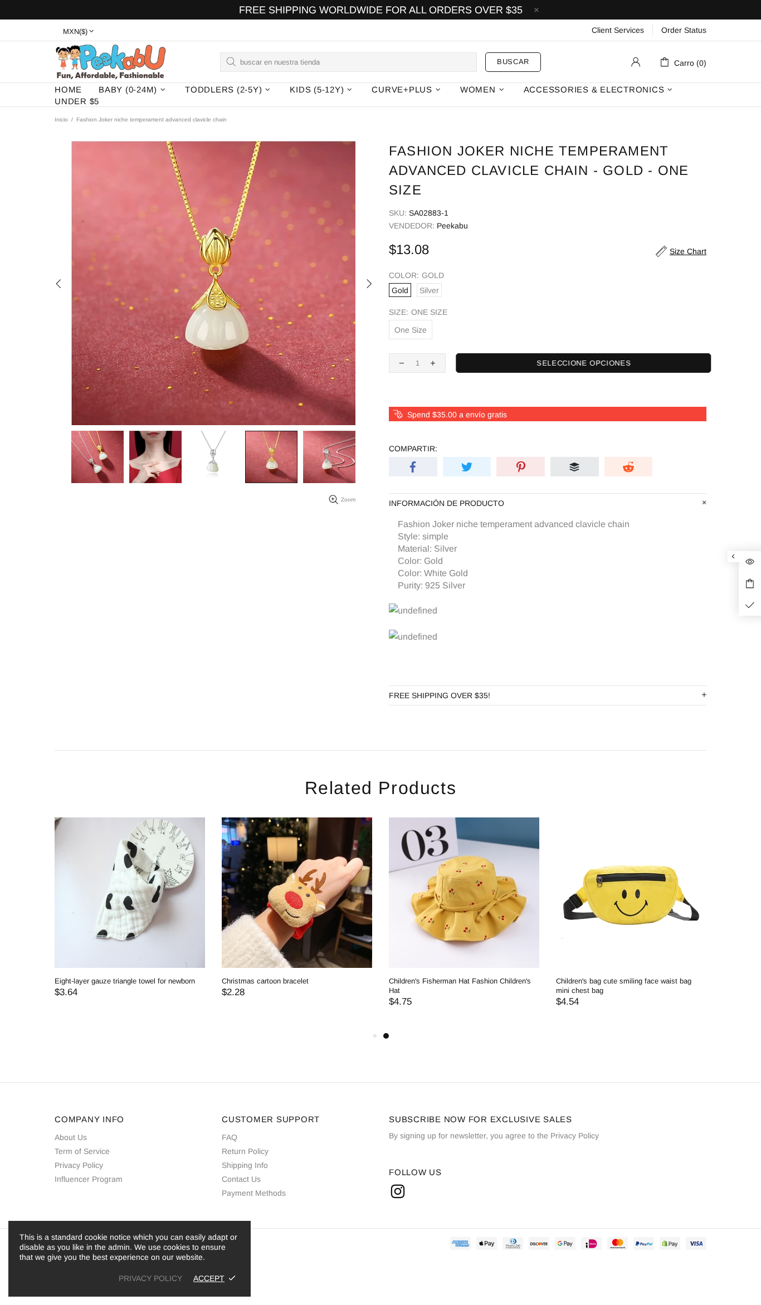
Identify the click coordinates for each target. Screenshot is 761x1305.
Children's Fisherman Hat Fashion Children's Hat (460, 986)
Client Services (618, 30)
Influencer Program (89, 1179)
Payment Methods (254, 1193)
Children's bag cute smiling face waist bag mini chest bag (623, 986)
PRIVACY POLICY (150, 1278)
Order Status (683, 30)
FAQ (229, 1137)
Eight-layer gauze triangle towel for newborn (125, 981)
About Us (71, 1137)
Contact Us (241, 1179)
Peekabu (110, 61)
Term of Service (82, 1151)
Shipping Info (245, 1165)
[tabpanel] (464, 923)
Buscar (513, 61)
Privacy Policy (79, 1165)
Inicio (61, 119)
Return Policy (245, 1151)
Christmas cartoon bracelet (265, 981)
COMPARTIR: (413, 448)
